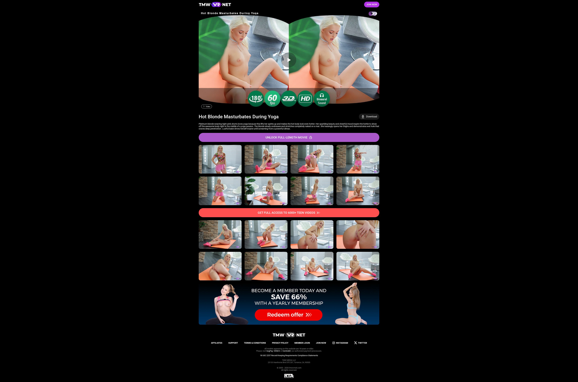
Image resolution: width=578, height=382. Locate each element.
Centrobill (287, 351)
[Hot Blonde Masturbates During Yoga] (288, 59)
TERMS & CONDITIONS (255, 343)
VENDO (277, 351)
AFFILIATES (216, 343)
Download (371, 116)
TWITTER (362, 343)
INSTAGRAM (342, 343)
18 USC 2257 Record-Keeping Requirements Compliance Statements (289, 355)
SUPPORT (233, 343)
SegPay (269, 351)
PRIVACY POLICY (280, 343)
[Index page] (215, 4)
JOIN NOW (371, 4)
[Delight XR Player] (370, 14)
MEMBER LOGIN (302, 343)
